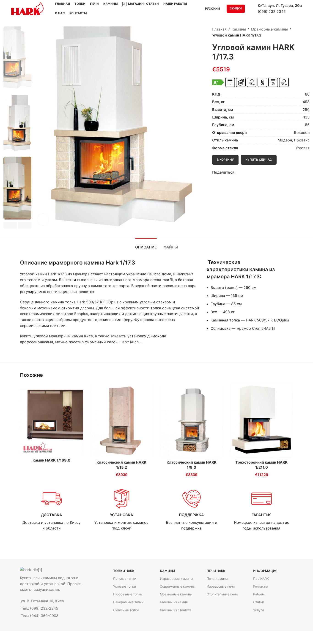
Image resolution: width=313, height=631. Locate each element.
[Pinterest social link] (248, 172)
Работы (259, 594)
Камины (239, 29)
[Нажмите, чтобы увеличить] (43, 219)
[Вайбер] (259, 172)
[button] (10, 225)
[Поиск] (251, 8)
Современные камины (177, 586)
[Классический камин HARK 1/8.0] (191, 420)
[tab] (146, 245)
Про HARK (261, 578)
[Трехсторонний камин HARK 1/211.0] (261, 420)
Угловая (303, 148)
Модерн (285, 140)
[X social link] (243, 172)
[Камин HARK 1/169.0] (51, 419)
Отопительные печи (222, 594)
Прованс (302, 140)
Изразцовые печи (221, 586)
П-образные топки (127, 594)
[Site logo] (27, 8)
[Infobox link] (51, 509)
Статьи (258, 602)
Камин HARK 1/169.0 (51, 460)
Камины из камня (174, 602)
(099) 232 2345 (272, 11)
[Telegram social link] (254, 172)
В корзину (225, 159)
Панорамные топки (128, 602)
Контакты (260, 586)
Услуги (258, 610)
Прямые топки (124, 578)
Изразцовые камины (176, 578)
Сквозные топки (126, 610)
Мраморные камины (269, 29)
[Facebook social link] (238, 172)
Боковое (302, 132)
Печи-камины (217, 578)
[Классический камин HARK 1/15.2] (121, 420)
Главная (219, 29)
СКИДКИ (236, 8)
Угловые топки (124, 586)
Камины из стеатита (175, 610)
